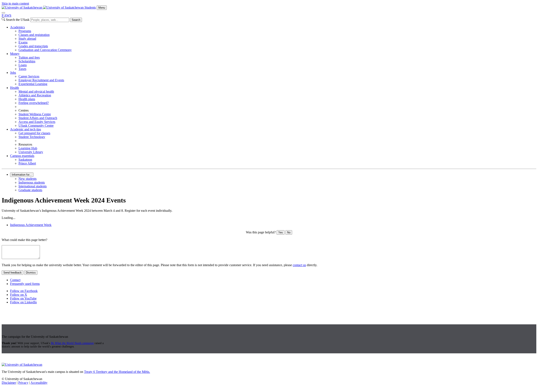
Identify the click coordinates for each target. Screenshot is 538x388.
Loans (22, 65)
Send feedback (12, 272)
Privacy (23, 382)
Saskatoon (25, 159)
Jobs (13, 72)
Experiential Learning (32, 84)
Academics (17, 27)
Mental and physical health (36, 91)
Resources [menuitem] (25, 144)
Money (15, 53)
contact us (299, 265)
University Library (30, 152)
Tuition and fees (29, 57)
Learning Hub (27, 148)
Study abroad (27, 38)
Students (90, 7)
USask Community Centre (36, 125)
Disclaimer (9, 382)
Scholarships (26, 61)
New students (27, 178)
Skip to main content (15, 3)
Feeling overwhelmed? (33, 103)
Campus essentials (22, 156)
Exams (23, 42)
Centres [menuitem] (23, 110)
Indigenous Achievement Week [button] (30, 225)
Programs (24, 31)
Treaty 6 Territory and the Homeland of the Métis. (117, 372)
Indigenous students (31, 182)
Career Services (28, 76)
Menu (101, 7)
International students (32, 186)
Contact (15, 280)
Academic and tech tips (25, 129)
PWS (6, 15)
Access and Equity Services (36, 122)
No (288, 232)
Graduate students (30, 190)
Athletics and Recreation (34, 95)
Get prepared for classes (34, 133)
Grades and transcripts (33, 46)
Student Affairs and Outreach (37, 118)
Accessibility (38, 382)
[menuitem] (273, 38)
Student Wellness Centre (34, 114)
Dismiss (31, 272)
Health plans (26, 99)
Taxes (22, 69)
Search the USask (17, 19)
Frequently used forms (25, 283)
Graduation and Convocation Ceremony (45, 50)
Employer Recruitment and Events (41, 80)
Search (76, 19)
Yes (280, 232)
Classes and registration (34, 35)
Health (14, 87)
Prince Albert (27, 163)
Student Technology (31, 137)
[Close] (3, 12)
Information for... (22, 174)
